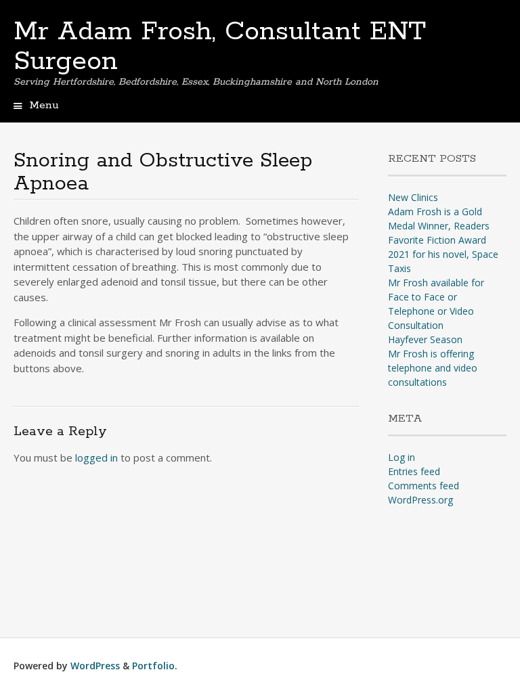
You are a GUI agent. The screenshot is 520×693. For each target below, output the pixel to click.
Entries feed (414, 471)
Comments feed (423, 485)
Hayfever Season (425, 339)
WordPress (95, 665)
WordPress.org (420, 499)
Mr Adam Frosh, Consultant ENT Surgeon (220, 47)
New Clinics (413, 197)
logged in (96, 457)
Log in (401, 457)
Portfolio (153, 665)
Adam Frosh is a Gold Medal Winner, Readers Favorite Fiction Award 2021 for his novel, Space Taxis (443, 240)
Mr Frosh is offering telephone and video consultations (432, 367)
